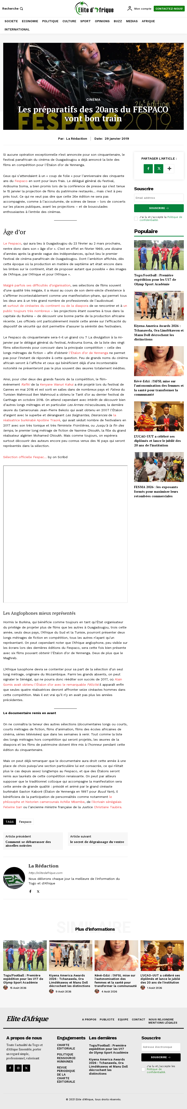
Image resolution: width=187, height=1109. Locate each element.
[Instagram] (18, 1068)
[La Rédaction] (14, 878)
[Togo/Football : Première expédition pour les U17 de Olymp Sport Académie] (159, 255)
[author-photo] (6, 987)
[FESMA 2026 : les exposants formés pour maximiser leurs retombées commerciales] (159, 467)
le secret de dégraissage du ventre (97, 842)
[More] (169, 168)
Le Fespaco (12, 243)
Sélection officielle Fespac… (25, 457)
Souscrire (157, 208)
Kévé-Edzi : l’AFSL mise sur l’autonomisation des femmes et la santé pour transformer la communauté (159, 388)
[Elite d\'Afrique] (94, 8)
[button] (13, 8)
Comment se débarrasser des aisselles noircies (28, 844)
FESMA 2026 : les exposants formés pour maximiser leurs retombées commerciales (156, 491)
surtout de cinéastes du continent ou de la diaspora (48, 305)
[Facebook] (30, 890)
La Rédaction (76, 138)
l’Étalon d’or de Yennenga (88, 353)
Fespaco (20, 181)
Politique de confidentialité (156, 1071)
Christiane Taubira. (108, 807)
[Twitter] (38, 890)
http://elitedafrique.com (45, 873)
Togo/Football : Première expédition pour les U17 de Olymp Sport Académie (155, 279)
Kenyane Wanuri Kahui (56, 384)
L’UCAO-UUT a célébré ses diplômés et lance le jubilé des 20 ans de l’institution (157, 440)
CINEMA (93, 99)
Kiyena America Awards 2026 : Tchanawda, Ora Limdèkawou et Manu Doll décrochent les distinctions (159, 332)
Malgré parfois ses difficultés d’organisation (36, 285)
